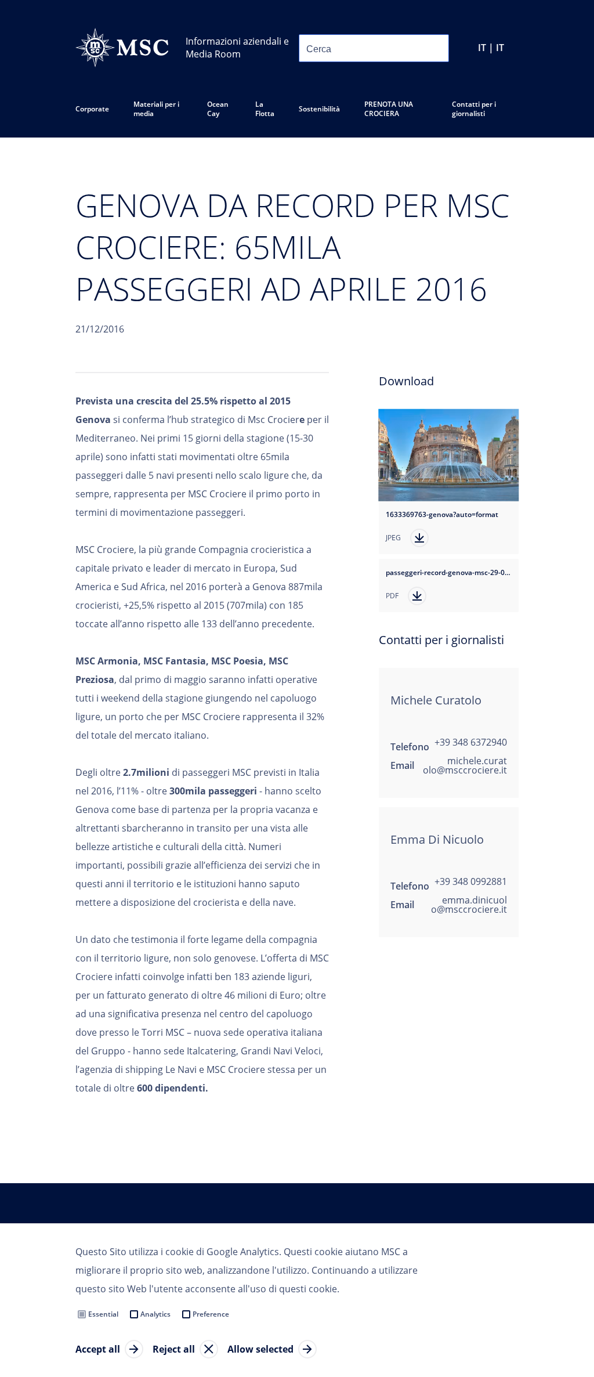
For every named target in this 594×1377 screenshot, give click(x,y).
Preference (211, 1314)
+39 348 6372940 (470, 742)
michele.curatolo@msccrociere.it (465, 765)
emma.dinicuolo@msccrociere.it (469, 905)
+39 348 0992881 (470, 881)
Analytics (155, 1314)
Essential (103, 1314)
